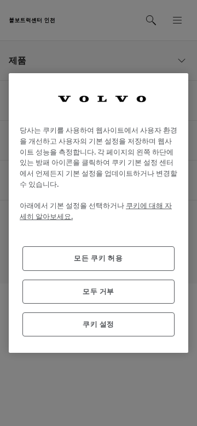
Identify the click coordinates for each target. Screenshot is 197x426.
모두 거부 (98, 291)
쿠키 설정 (98, 324)
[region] (98, 213)
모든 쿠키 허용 (98, 258)
